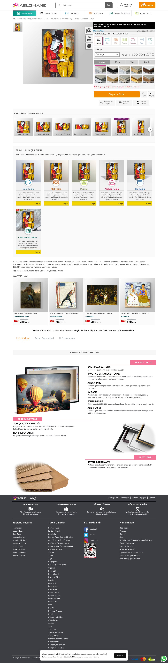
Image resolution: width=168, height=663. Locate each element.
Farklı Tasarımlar (19, 552)
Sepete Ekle (116, 94)
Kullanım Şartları (126, 546)
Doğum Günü (18, 546)
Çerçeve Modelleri (55, 549)
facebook (93, 529)
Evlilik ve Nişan (19, 549)
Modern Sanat (54, 592)
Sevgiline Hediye (19, 540)
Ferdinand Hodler (56, 316)
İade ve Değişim (139, 498)
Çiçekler (51, 568)
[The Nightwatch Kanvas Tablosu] (102, 295)
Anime (50, 555)
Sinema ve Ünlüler (55, 617)
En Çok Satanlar (54, 531)
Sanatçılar (52, 534)
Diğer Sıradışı (53, 642)
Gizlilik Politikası (71, 657)
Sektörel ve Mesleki (56, 648)
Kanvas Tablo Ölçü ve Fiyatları (60, 537)
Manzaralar (52, 589)
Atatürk (51, 552)
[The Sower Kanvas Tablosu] (30, 295)
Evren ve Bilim (54, 577)
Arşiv (50, 559)
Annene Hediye (19, 537)
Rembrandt (89, 316)
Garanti (122, 534)
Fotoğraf (51, 580)
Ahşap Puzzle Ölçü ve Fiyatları (60, 546)
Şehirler (51, 623)
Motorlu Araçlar (54, 595)
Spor (50, 626)
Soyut (50, 614)
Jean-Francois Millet (21, 316)
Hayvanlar (52, 602)
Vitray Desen (53, 635)
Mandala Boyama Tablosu (58, 639)
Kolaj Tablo (17, 534)
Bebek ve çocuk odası (57, 565)
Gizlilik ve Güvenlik (127, 549)
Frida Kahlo (125, 316)
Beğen (144, 96)
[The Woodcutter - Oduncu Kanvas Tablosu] (66, 295)
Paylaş (151, 96)
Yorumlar (123, 531)
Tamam (120, 655)
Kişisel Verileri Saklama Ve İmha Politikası (136, 540)
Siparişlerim (113, 498)
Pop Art (51, 608)
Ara (108, 5)
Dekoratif (52, 571)
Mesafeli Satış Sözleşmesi (130, 555)
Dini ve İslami (53, 574)
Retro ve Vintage (55, 611)
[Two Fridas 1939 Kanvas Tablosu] (137, 295)
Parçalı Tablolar (19, 555)
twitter (92, 534)
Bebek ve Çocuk (19, 543)
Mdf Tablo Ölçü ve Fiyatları (59, 543)
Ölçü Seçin (100, 54)
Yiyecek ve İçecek (55, 632)
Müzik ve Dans (54, 599)
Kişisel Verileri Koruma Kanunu (131, 552)
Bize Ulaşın (124, 528)
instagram (94, 540)
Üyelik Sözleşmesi (127, 543)
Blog (121, 537)
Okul (50, 605)
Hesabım (125, 498)
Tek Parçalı (17, 528)
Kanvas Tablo (53, 528)
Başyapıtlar (52, 562)
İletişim (152, 498)
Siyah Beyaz (53, 620)
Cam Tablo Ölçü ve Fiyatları (59, 540)
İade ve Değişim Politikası (130, 559)
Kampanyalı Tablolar (56, 645)
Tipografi (52, 629)
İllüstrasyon (52, 586)
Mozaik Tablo (18, 531)
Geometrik (52, 583)
